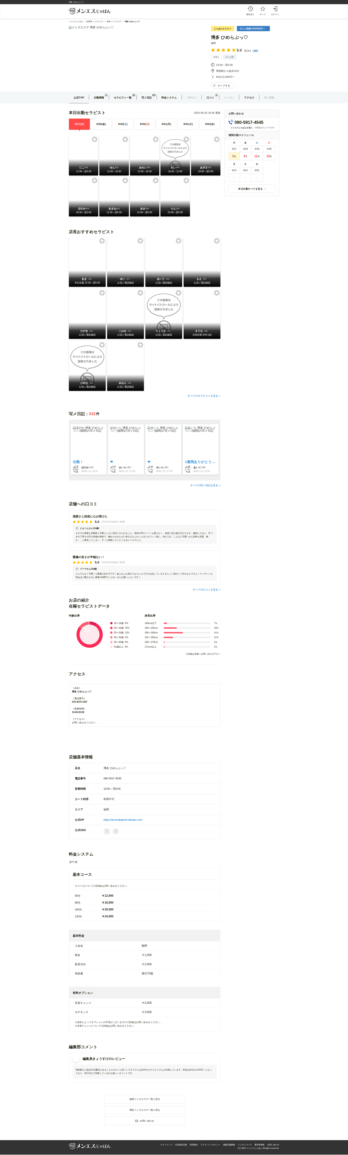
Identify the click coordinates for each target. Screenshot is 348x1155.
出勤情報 (99, 97)
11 (256, 156)
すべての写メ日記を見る (204, 485)
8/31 (166, 124)
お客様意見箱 (181, 1145)
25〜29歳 (119, 632)
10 (268, 156)
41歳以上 (118, 646)
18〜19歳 (119, 623)
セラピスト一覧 (123, 97)
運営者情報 (259, 1145)
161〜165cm (151, 637)
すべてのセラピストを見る (203, 395)
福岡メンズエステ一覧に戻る (144, 1099)
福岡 (213, 43)
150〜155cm (151, 628)
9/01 (188, 124)
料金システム (169, 97)
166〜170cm (151, 642)
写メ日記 (147, 97)
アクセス (249, 97)
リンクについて (245, 1145)
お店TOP (79, 97)
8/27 (79, 124)
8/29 (123, 124)
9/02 (210, 124)
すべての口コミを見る (205, 589)
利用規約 (194, 1145)
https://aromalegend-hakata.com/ (122, 819)
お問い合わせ (273, 1145)
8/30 (144, 124)
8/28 (101, 124)
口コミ (210, 97)
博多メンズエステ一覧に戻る (144, 1110)
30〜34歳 (119, 637)
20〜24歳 (119, 628)
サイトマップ (166, 1145)
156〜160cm (151, 632)
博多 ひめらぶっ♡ (229, 37)
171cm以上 (150, 646)
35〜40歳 (119, 642)
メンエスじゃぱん (76, 21)
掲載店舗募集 (229, 1145)
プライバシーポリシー (210, 1145)
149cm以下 (150, 623)
